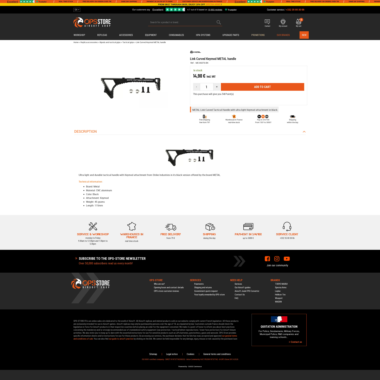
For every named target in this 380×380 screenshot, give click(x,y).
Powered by (182, 366)
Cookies (190, 354)
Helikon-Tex (280, 294)
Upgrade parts (231, 35)
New (304, 35)
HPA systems (203, 35)
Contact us (296, 342)
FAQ (236, 298)
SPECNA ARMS (213, 4)
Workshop (79, 35)
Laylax (278, 291)
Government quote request (206, 291)
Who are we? (159, 284)
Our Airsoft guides (243, 287)
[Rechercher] (218, 22)
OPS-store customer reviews (166, 291)
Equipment (151, 35)
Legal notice (172, 354)
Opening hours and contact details (169, 287)
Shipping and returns (203, 287)
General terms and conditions (217, 354)
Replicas (102, 35)
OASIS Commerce (195, 366)
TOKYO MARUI (281, 284)
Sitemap (153, 354)
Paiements (199, 284)
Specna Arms (280, 287)
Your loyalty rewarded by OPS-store (209, 294)
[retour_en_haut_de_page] (376, 225)
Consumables (176, 35)
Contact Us (240, 294)
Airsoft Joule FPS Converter (247, 291)
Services (238, 284)
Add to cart (262, 87)
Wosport (279, 298)
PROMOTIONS (258, 35)
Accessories (126, 35)
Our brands (283, 35)
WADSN (278, 301)
